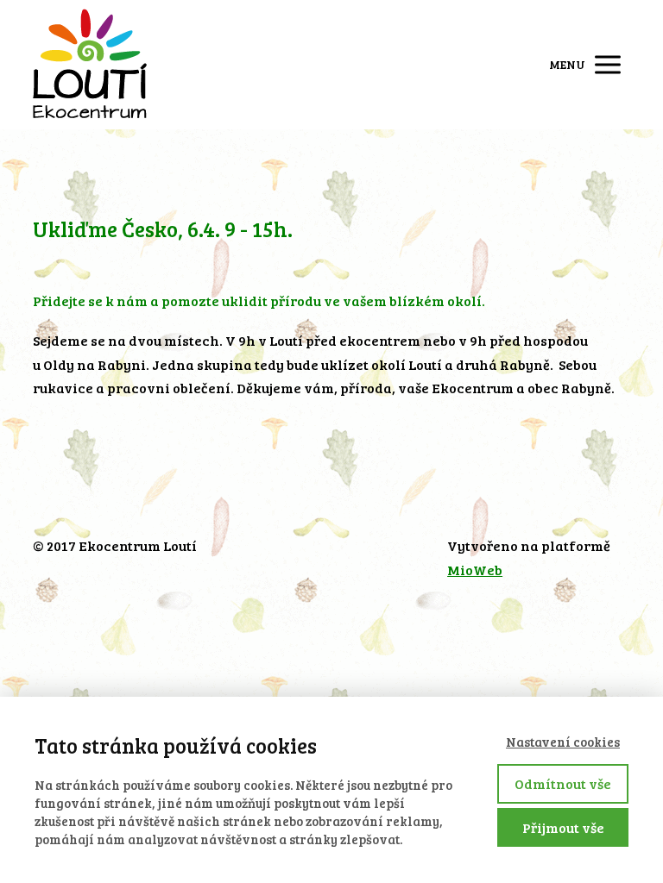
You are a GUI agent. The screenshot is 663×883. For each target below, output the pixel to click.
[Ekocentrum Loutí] (90, 65)
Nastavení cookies (563, 741)
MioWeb (474, 569)
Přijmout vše (563, 827)
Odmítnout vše (563, 783)
